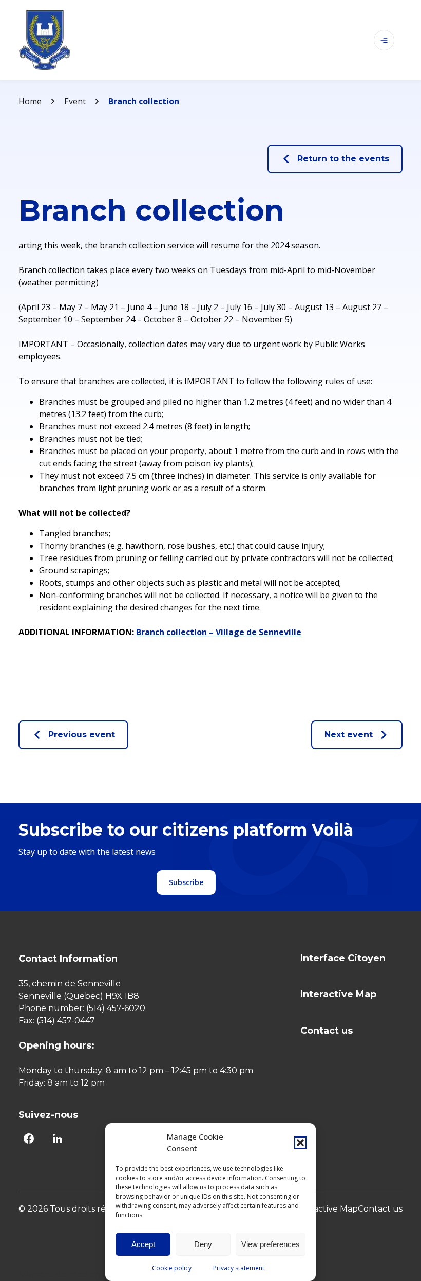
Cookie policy (172, 1268)
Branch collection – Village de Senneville (218, 632)
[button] (300, 1143)
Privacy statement (238, 1268)
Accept (143, 1244)
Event (75, 101)
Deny (203, 1244)
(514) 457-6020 (115, 1008)
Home (30, 101)
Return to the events (343, 159)
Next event (348, 734)
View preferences (270, 1244)
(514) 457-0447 (65, 1020)
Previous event (81, 734)
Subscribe (186, 882)
